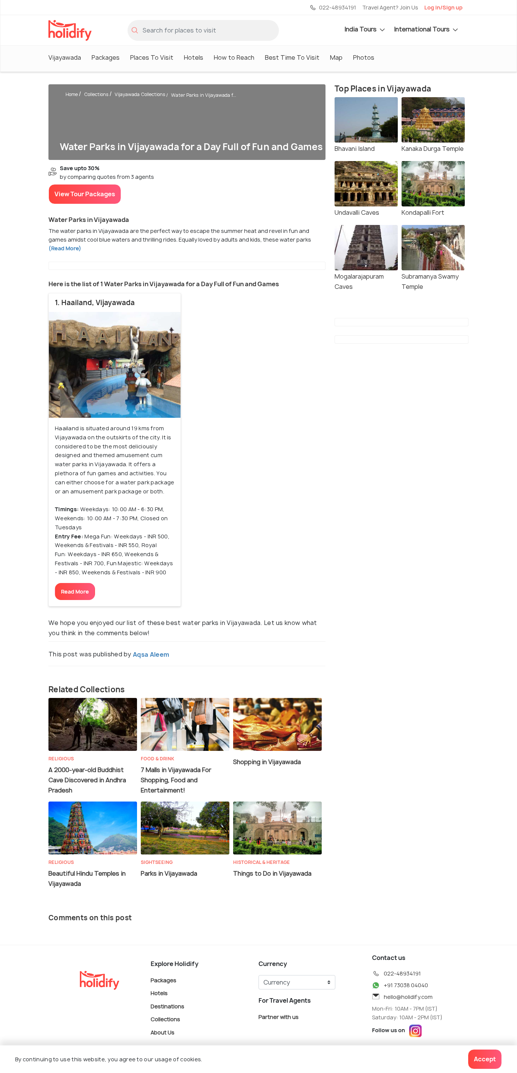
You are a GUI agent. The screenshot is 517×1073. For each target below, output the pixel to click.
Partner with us (278, 1016)
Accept (485, 1059)
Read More (75, 591)
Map (336, 57)
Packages (106, 57)
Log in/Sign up (443, 7)
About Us (162, 1032)
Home (71, 94)
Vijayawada (64, 57)
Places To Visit (151, 57)
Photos (363, 57)
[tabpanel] (115, 365)
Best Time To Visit (292, 57)
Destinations (167, 1005)
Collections (96, 94)
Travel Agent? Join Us (390, 7)
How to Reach (234, 57)
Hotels (193, 57)
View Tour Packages (85, 194)
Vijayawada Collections (140, 94)
